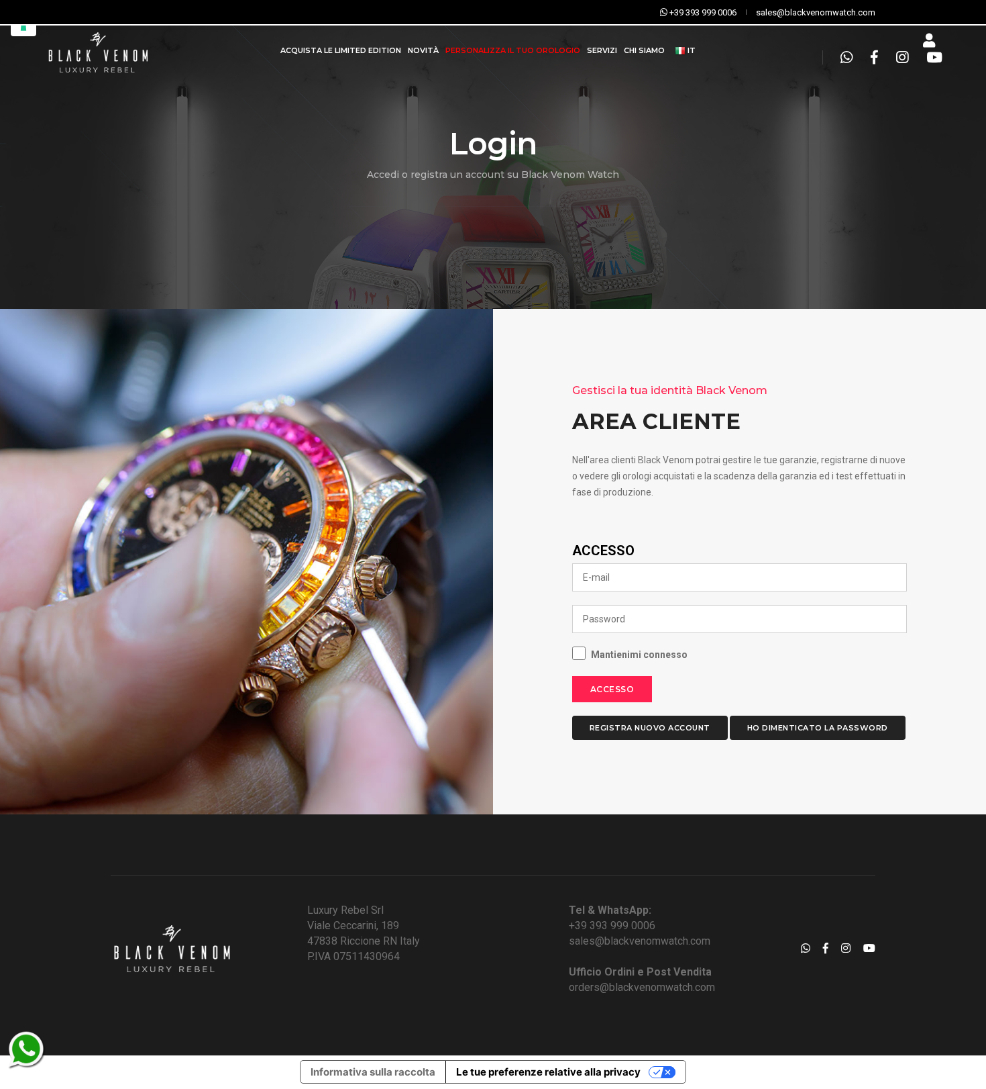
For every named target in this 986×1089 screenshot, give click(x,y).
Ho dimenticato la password (817, 727)
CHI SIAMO (644, 50)
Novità (423, 50)
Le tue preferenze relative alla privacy (548, 1072)
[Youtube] (930, 58)
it (691, 50)
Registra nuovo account (650, 727)
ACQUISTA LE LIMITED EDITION (340, 50)
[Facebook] (874, 58)
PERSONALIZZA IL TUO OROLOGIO (512, 50)
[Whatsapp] (846, 58)
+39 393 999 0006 (612, 925)
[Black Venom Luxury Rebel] (97, 51)
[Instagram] (902, 58)
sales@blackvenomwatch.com (639, 941)
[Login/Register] (929, 41)
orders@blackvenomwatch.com (642, 987)
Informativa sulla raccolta (373, 1072)
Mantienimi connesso (639, 654)
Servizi (602, 50)
